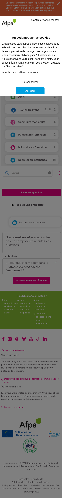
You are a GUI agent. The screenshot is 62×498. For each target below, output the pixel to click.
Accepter (30, 91)
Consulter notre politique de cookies (20, 72)
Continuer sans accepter (45, 20)
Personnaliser (30, 82)
